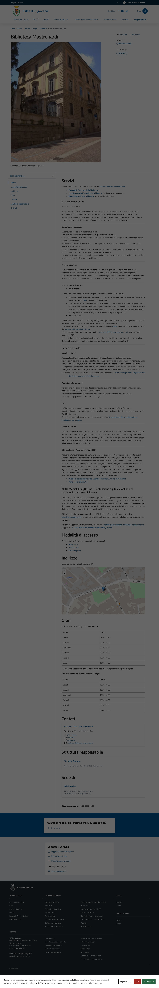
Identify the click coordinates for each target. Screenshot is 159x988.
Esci (137, 981)
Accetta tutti (149, 981)
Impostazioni (125, 981)
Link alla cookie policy (93, 982)
